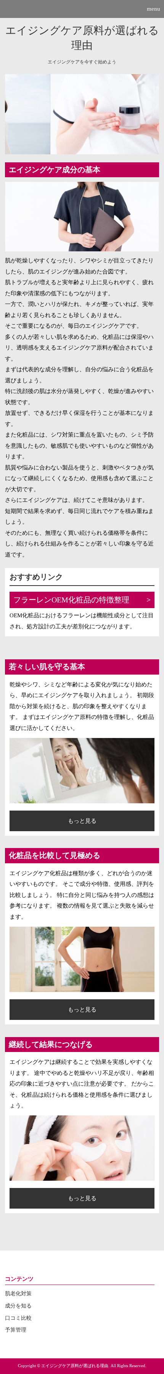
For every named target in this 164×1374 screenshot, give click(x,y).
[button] (82, 9)
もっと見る (82, 821)
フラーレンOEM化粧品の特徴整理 (71, 600)
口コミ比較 (18, 1318)
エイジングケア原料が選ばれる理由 (82, 37)
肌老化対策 (18, 1293)
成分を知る (18, 1306)
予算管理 (15, 1330)
